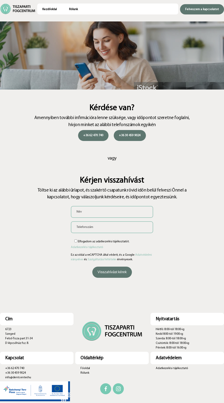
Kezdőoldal (49, 9)
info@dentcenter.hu (18, 377)
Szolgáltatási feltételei (102, 259)
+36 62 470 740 (93, 135)
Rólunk (73, 9)
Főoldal (85, 368)
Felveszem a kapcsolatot (202, 9)
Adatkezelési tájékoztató (87, 247)
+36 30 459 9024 (129, 135)
